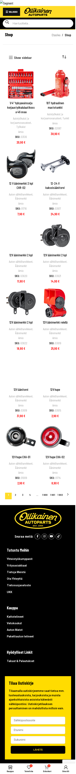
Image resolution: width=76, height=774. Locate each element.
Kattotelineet (15, 616)
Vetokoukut (14, 623)
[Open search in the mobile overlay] (38, 23)
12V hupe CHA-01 (21, 457)
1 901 (52, 494)
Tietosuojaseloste (19, 585)
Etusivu (56, 35)
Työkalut (21, 126)
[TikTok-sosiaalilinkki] (58, 536)
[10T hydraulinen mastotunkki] (55, 84)
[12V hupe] (55, 370)
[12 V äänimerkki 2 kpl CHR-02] (21, 164)
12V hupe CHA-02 (55, 457)
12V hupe (55, 389)
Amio (21, 131)
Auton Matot (15, 629)
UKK (9, 592)
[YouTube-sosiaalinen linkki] (51, 536)
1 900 (45, 494)
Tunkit (66, 118)
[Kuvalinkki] (38, 518)
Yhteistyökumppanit (20, 558)
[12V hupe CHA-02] (55, 438)
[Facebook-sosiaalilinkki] (37, 536)
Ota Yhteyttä (14, 578)
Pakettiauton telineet (20, 636)
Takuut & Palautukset (20, 661)
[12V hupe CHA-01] (21, 438)
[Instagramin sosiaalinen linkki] (44, 536)
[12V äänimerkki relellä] (55, 303)
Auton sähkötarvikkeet (21, 194)
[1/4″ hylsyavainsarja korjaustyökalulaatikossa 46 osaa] (21, 84)
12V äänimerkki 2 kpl (21, 255)
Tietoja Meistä (16, 572)
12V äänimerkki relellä (55, 322)
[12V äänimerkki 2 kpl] (21, 236)
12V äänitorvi (21, 389)
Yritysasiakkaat (17, 565)
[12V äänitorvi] (21, 370)
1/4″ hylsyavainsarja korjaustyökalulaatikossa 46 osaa (21, 107)
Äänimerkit (21, 198)
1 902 (60, 494)
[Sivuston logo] (38, 11)
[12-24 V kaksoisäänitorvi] (55, 164)
